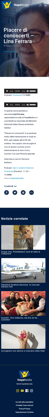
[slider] (33, 91)
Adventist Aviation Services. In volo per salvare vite (20, 286)
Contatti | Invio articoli (24, 405)
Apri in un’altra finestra (22, 168)
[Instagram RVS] (31, 391)
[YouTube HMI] (22, 391)
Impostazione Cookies (25, 412)
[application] (20, 91)
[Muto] (28, 91)
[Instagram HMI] (17, 391)
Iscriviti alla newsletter (24, 402)
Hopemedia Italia (17, 178)
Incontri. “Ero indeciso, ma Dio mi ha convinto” (19, 319)
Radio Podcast (9, 51)
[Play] (7, 91)
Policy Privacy (24, 409)
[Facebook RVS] (26, 391)
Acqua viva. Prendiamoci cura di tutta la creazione (20, 253)
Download (17, 95)
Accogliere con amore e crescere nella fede (23, 351)
